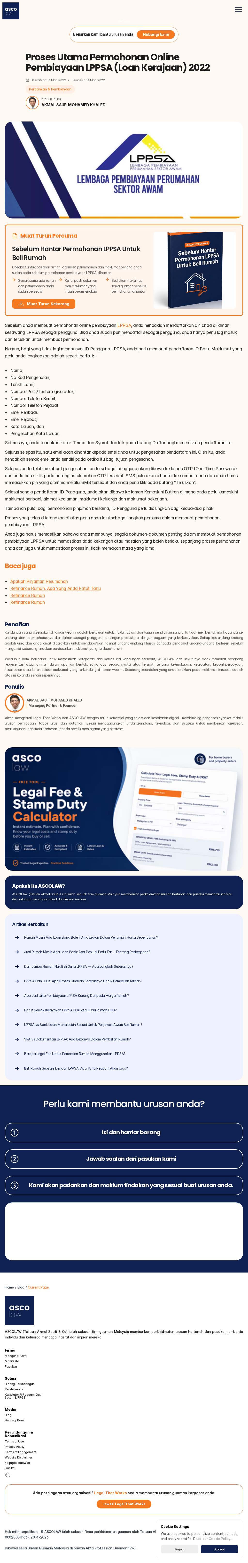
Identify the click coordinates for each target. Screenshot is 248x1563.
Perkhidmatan (14, 1389)
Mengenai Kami (16, 1356)
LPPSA (124, 325)
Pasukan (11, 1366)
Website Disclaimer (18, 1457)
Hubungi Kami (14, 1420)
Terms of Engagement (20, 1452)
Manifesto (12, 1361)
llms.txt (10, 1468)
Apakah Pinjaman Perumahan (39, 581)
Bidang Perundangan (20, 1384)
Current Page (38, 1287)
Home (124, 21)
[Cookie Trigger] (8, 1475)
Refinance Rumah (27, 595)
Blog (20, 1287)
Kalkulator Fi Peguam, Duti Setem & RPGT (23, 1396)
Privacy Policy (14, 1447)
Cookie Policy (219, 1539)
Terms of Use (14, 1441)
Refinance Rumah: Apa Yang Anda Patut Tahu (55, 588)
